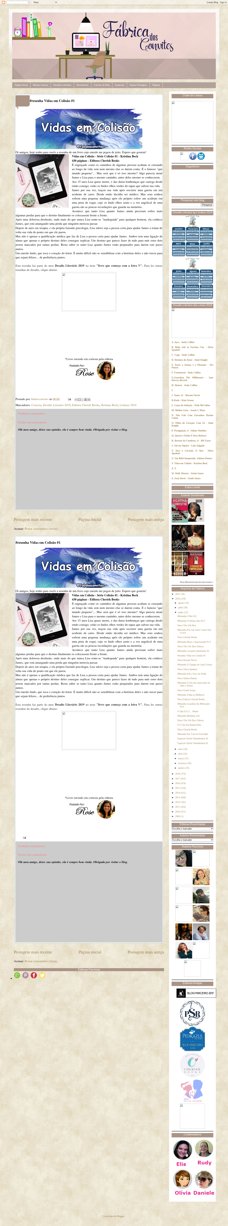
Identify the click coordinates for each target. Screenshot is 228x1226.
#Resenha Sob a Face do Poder (191, 674)
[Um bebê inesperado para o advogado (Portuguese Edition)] (180, 550)
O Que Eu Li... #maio (187, 711)
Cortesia (36, 405)
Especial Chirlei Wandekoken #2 (192, 738)
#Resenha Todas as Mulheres (190, 695)
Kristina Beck (109, 405)
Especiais (119, 85)
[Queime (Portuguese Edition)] (196, 521)
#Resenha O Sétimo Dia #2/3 (191, 621)
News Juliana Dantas (187, 678)
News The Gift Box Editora (190, 646)
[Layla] (180, 575)
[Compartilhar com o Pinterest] (89, 399)
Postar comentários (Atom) (41, 529)
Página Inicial (21, 85)
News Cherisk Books (187, 729)
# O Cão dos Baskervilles (189, 725)
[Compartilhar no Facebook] (85, 399)
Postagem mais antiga (146, 519)
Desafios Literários (62, 85)
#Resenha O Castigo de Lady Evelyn (194, 664)
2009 (178, 816)
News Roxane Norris (187, 660)
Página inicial (89, 519)
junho (181, 612)
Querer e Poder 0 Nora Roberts (190, 435)
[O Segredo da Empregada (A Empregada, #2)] (196, 574)
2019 (178, 598)
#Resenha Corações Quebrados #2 (193, 651)
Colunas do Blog (102, 85)
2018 (178, 774)
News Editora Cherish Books (191, 699)
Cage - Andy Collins (185, 355)
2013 (178, 797)
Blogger (120, 1216)
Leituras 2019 (128, 405)
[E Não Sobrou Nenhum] (180, 522)
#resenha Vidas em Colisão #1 (191, 655)
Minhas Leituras (40, 85)
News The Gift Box (186, 625)
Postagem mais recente (33, 519)
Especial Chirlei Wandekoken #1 (192, 743)
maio (180, 749)
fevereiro (182, 763)
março (181, 758)
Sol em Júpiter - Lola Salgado (189, 445)
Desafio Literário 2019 (56, 405)
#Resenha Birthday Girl (188, 716)
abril (180, 754)
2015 (178, 788)
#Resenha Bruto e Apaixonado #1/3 (194, 642)
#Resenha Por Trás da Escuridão (192, 734)
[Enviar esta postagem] (69, 399)
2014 (178, 793)
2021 (178, 594)
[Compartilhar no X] (82, 399)
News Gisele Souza (186, 690)
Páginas (156, 85)
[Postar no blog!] (79, 399)
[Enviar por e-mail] (76, 399)
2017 (178, 778)
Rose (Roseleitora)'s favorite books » (196, 582)
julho (181, 607)
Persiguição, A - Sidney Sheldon (190, 430)
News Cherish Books (187, 637)
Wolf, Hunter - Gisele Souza (189, 473)
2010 (178, 811)
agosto (181, 603)
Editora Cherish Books (86, 405)
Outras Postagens (138, 85)
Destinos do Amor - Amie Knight (191, 360)
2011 (178, 807)
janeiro (181, 768)
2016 (178, 783)
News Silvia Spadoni (187, 669)
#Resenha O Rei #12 (187, 616)
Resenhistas (83, 85)
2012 (178, 802)
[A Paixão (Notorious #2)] (196, 550)
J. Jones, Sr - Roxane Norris (186, 395)
